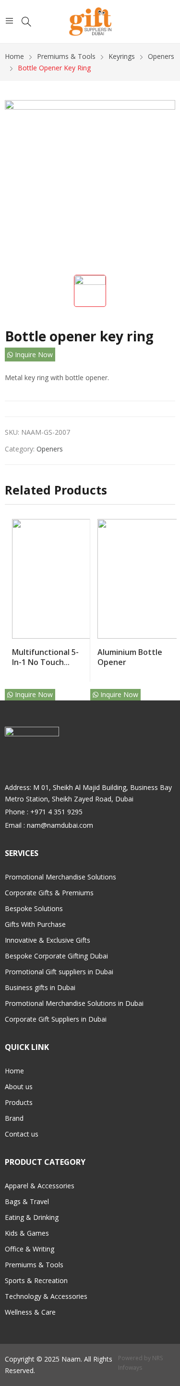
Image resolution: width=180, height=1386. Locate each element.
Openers (49, 448)
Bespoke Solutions (34, 908)
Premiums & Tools (34, 1264)
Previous (12, 606)
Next (168, 606)
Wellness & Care (30, 1312)
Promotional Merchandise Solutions (60, 876)
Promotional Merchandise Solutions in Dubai (74, 1003)
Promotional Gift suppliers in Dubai (59, 971)
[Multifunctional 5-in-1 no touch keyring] (72, 579)
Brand (14, 1118)
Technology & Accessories (46, 1296)
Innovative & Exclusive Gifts (47, 940)
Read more (80, 660)
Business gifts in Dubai (40, 987)
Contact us (21, 1133)
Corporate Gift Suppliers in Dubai (56, 1019)
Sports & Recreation (36, 1280)
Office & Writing (29, 1248)
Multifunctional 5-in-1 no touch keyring (45, 662)
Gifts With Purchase (35, 924)
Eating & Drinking (32, 1217)
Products (19, 1102)
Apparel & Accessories (39, 1185)
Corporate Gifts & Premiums (49, 892)
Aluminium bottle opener (129, 657)
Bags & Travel (27, 1201)
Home (14, 1070)
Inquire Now (33, 354)
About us (19, 1086)
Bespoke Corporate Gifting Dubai (56, 955)
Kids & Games (27, 1233)
